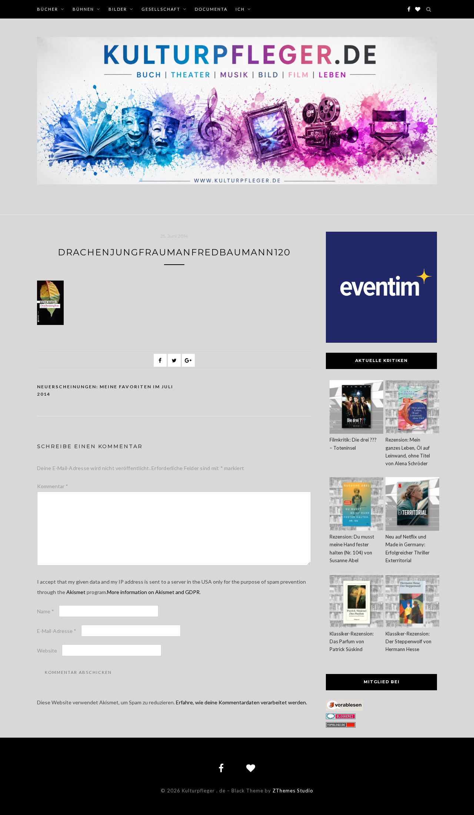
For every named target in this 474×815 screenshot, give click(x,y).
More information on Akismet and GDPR (153, 592)
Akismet (76, 592)
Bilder (118, 9)
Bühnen (83, 9)
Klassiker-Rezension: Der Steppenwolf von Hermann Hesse (408, 641)
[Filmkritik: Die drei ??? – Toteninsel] (356, 408)
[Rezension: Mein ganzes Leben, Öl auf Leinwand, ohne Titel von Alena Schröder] (412, 408)
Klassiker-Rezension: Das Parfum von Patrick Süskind (352, 641)
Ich (240, 9)
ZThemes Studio (293, 791)
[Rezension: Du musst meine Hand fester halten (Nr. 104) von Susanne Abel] (356, 505)
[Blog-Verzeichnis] (341, 717)
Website (47, 650)
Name (45, 611)
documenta (211, 9)
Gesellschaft (160, 9)
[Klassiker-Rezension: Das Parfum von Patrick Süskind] (356, 602)
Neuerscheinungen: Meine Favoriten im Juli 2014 (105, 390)
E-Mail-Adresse (56, 631)
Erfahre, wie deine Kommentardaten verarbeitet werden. (241, 702)
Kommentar (52, 486)
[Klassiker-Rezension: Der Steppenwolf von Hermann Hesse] (412, 602)
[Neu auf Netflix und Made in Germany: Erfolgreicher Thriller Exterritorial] (412, 505)
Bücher (47, 9)
